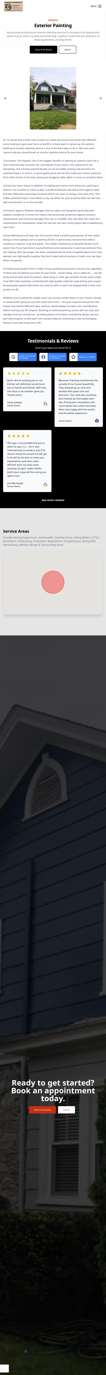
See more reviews (53, 500)
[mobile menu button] (100, 6)
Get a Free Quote (43, 49)
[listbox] (53, 98)
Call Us (67, 49)
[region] (53, 98)
